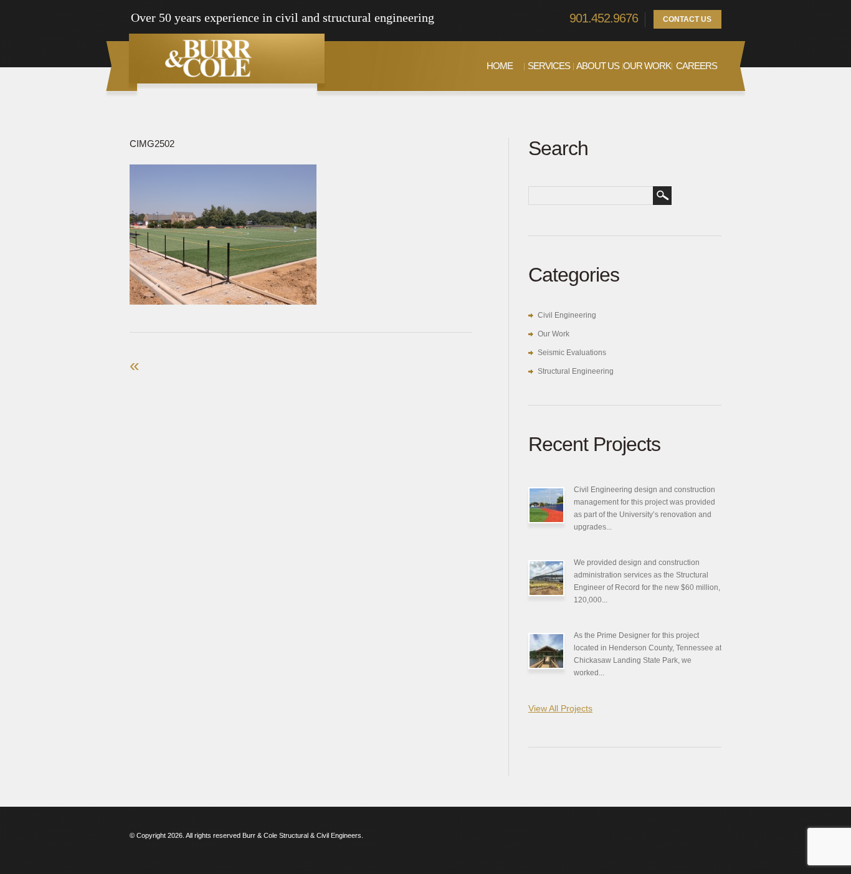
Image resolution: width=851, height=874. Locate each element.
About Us (597, 65)
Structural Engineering (576, 371)
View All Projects (560, 708)
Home (500, 65)
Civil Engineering (567, 315)
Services (549, 65)
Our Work (647, 65)
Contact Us (687, 19)
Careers (696, 65)
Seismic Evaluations (572, 352)
